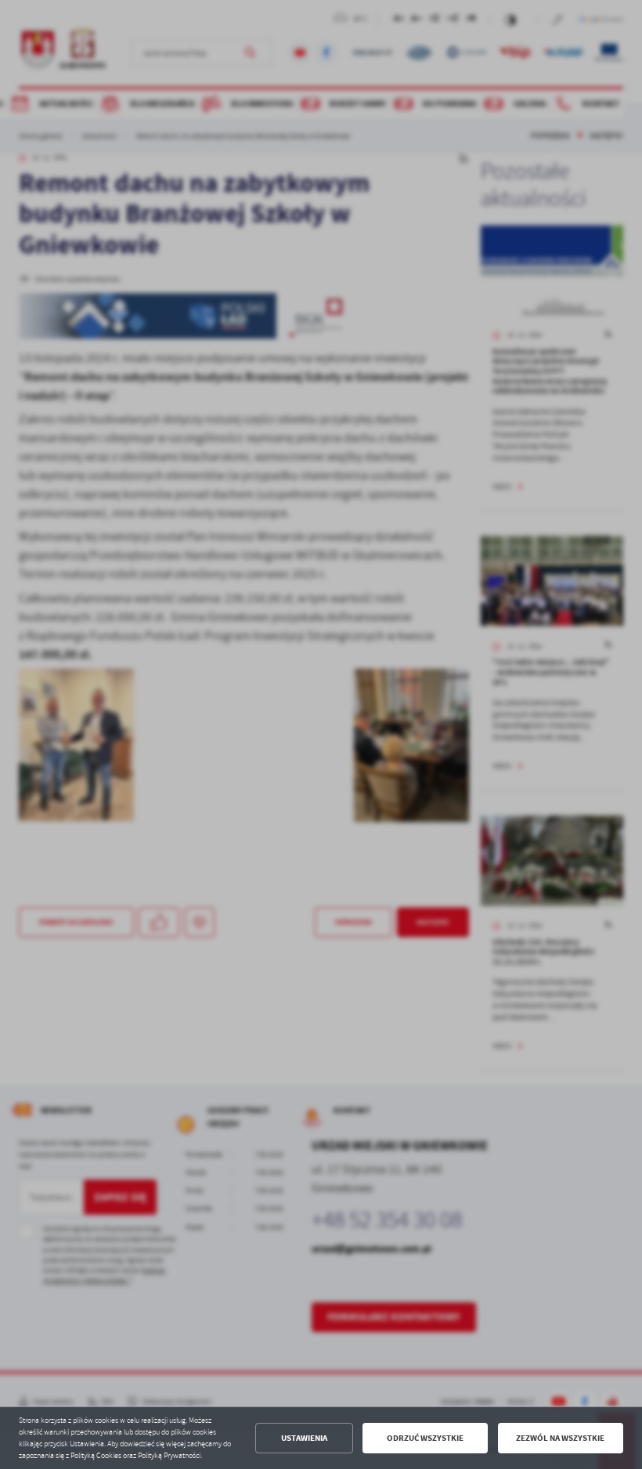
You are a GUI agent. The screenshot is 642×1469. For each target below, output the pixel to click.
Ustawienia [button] (304, 1438)
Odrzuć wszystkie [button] (425, 1438)
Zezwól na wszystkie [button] (560, 1438)
